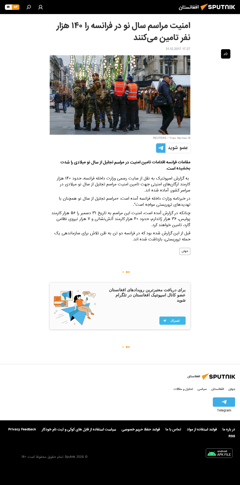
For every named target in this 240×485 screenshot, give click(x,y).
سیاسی (202, 389)
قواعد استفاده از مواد (202, 429)
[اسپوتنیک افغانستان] (219, 11)
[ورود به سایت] (40, 7)
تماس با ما (173, 429)
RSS (232, 436)
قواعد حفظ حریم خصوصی (141, 429)
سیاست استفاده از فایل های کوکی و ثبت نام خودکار (79, 429)
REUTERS (159, 138)
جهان (185, 251)
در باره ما (228, 429)
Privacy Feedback (22, 429)
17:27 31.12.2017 (178, 49)
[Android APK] (219, 454)
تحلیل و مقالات (183, 389)
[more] (225, 54)
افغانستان (217, 389)
